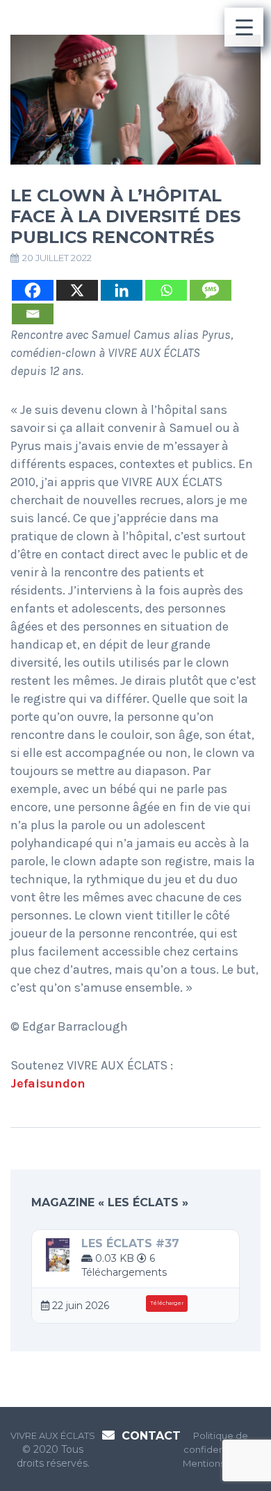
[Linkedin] (121, 290)
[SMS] (210, 290)
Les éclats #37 (130, 1243)
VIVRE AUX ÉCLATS (52, 1435)
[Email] (33, 313)
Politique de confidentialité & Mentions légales (221, 1449)
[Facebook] (33, 290)
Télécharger (166, 1303)
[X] (77, 290)
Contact (151, 1435)
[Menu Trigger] (243, 27)
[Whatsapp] (166, 290)
